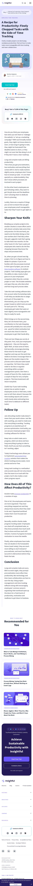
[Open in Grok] (20, 118)
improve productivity (21, 494)
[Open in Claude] (25, 118)
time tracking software (12, 269)
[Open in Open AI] (7, 118)
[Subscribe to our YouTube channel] (14, 851)
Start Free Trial (9, 85)
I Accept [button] (15, 884)
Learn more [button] (11, 882)
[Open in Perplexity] (16, 118)
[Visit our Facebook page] (3, 851)
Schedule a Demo (16, 766)
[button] (24, 3)
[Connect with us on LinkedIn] (8, 851)
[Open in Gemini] (12, 118)
